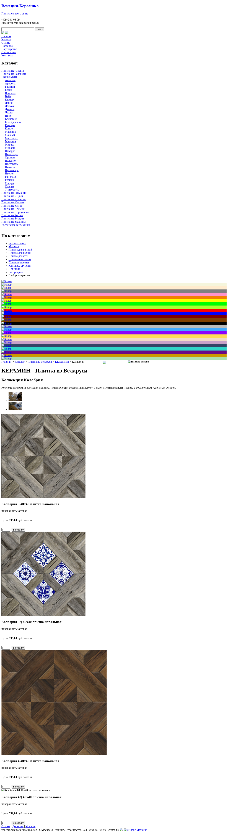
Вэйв (8, 96)
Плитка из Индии (12, 195)
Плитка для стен (18, 255)
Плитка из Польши (13, 208)
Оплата (5, 42)
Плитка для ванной (20, 249)
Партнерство (9, 49)
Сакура (9, 183)
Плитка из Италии (12, 202)
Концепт (10, 128)
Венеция (10, 93)
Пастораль (11, 163)
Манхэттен (11, 138)
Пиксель (10, 167)
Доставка (7, 45)
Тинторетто (12, 189)
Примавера (12, 170)
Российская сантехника (15, 224)
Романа (9, 179)
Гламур (9, 99)
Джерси (9, 109)
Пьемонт (10, 173)
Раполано (11, 176)
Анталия (10, 80)
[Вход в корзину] (2, 32)
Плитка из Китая (11, 205)
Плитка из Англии (12, 70)
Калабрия (11, 118)
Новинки (14, 268)
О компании (8, 52)
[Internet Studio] (121, 829)
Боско (8, 89)
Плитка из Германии (14, 192)
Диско (8, 112)
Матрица (10, 141)
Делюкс (9, 105)
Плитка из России (12, 215)
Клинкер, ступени (20, 265)
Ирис (8, 115)
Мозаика (14, 246)
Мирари (10, 147)
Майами (10, 134)
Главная (6, 36)
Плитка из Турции (12, 218)
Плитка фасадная (19, 262)
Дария (8, 102)
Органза (10, 157)
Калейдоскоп (13, 122)
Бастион (10, 86)
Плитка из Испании (13, 199)
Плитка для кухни (20, 252)
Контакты (7, 55)
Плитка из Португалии (15, 212)
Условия (30, 826)
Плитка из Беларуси (13, 73)
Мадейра (10, 131)
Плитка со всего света (14, 13)
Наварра (10, 150)
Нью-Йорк (11, 154)
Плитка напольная (20, 259)
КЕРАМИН (10, 77)
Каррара (10, 125)
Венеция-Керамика (20, 6)
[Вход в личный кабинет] (6, 32)
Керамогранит (17, 243)
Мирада (9, 144)
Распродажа (16, 272)
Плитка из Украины (13, 221)
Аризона (10, 83)
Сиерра (9, 186)
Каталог (6, 39)
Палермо (10, 160)
